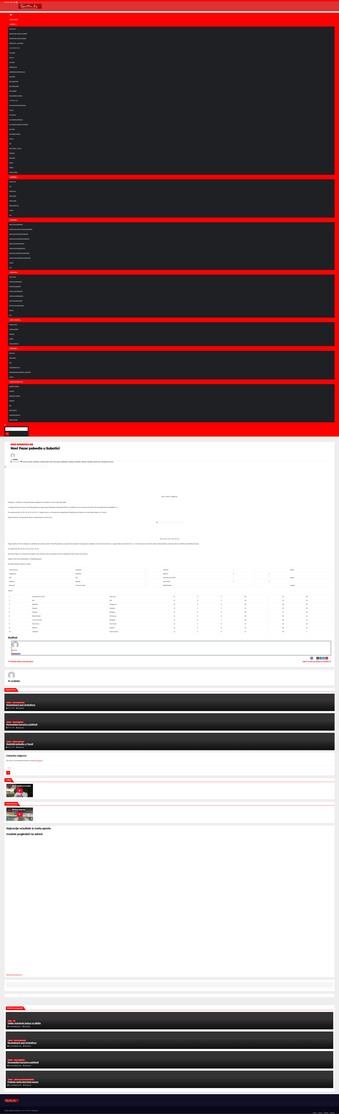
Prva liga (12, 353)
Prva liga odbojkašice (15, 300)
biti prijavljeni (38, 760)
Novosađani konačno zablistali (21, 724)
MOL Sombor (13, 91)
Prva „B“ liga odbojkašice (16, 305)
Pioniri (11, 167)
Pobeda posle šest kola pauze (23, 1082)
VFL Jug (11, 57)
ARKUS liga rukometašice (16, 243)
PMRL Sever (12, 196)
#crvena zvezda (27, 461)
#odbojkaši (64, 461)
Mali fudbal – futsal (15, 148)
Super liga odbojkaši (15, 281)
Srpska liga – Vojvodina (16, 43)
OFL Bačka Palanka (14, 134)
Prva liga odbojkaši (15, 286)
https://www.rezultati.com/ (14, 975)
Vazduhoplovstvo (14, 415)
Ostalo (11, 139)
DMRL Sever (12, 200)
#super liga (96, 461)
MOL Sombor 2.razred (15, 95)
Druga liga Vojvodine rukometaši (19, 239)
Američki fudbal (14, 386)
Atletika (11, 391)
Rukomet (13, 220)
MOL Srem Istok (13, 81)
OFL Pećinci (12, 115)
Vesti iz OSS (12, 277)
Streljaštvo (13, 410)
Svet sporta (15, 320)
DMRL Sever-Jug (14, 205)
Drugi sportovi (16, 382)
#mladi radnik (44, 461)
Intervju (11, 334)
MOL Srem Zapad (14, 86)
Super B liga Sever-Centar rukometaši (20, 229)
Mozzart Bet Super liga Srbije (18, 33)
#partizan (71, 461)
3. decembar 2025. (15, 1026)
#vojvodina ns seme (107, 461)
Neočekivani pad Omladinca (20, 705)
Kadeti (11, 162)
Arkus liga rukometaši (16, 224)
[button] (5, 425)
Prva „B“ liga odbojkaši (16, 291)
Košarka (13, 177)
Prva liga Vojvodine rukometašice (19, 253)
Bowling (11, 400)
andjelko (15, 459)
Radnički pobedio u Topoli (19, 744)
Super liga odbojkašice (16, 296)
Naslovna (14, 19)
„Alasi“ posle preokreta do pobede (315, 661)
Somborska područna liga (17, 72)
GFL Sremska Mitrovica (16, 119)
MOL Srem (12, 76)
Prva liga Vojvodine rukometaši (18, 234)
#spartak (90, 461)
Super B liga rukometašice (17, 248)
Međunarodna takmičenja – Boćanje (20, 372)
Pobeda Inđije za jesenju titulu (21, 661)
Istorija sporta (13, 329)
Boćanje (13, 348)
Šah (10, 405)
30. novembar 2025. (15, 1046)
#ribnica (83, 461)
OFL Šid (11, 110)
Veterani (12, 153)
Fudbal (13, 24)
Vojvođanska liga (14, 367)
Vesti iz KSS (12, 181)
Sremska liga (13, 67)
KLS (10, 186)
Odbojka (13, 272)
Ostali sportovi (14, 343)
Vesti (31, 444)
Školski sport (13, 420)
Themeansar (35, 1110)
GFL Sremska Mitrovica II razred (18, 124)
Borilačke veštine (14, 396)
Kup (10, 143)
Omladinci (12, 158)
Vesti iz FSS (12, 29)
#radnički (78, 461)
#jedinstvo (36, 461)
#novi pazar (56, 461)
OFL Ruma (12, 129)
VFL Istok (12, 62)
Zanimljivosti (13, 324)
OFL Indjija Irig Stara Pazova (17, 105)
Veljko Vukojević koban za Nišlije (24, 1023)
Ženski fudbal (13, 172)
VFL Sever (12, 52)
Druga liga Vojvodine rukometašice (20, 258)
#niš (50, 461)
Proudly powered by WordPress (12, 1110)
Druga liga (12, 191)
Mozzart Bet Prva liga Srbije (17, 38)
